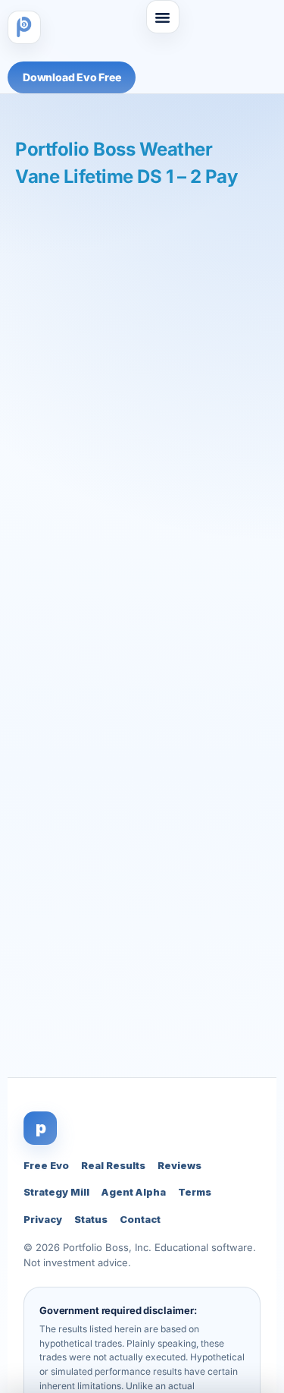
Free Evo (46, 1165)
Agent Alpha (133, 1192)
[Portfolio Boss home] (24, 27)
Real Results (113, 1165)
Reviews (179, 1165)
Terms (194, 1192)
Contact (140, 1219)
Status (91, 1219)
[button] (162, 16)
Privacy (42, 1219)
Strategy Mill (56, 1192)
